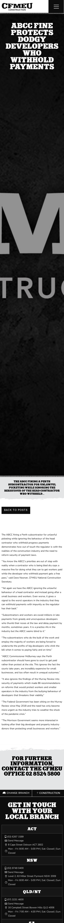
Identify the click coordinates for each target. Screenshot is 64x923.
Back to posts (16, 510)
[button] (56, 6)
